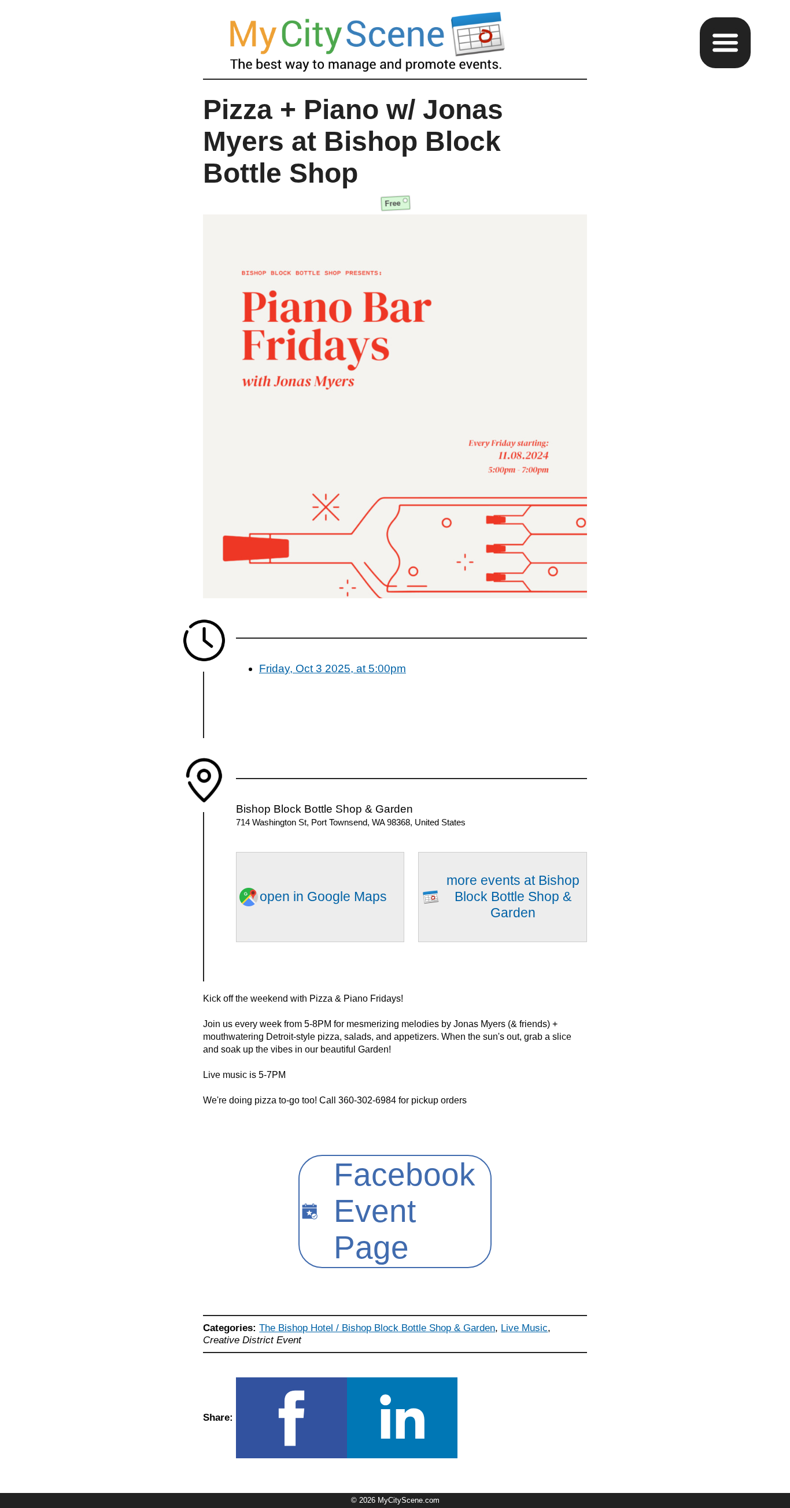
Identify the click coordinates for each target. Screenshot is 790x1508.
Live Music (524, 1327)
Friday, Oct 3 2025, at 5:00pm (332, 668)
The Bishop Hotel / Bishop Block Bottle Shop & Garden (377, 1327)
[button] (725, 42)
